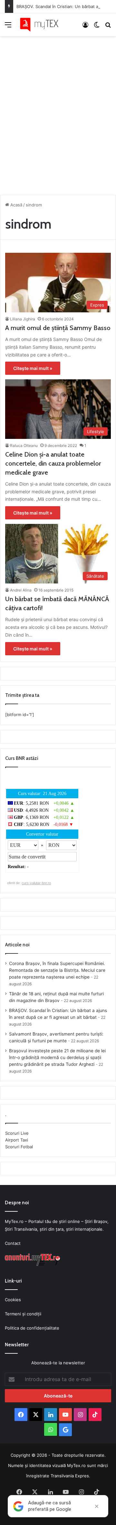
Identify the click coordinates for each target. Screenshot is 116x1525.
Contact (13, 1243)
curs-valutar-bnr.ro (36, 883)
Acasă (15, 204)
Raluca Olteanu (24, 445)
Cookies (13, 1299)
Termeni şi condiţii (23, 1313)
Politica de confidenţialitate (32, 1328)
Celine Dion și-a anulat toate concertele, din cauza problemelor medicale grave (53, 463)
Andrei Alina (21, 590)
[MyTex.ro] (42, 25)
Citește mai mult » (32, 368)
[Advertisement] (58, 114)
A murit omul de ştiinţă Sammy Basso (58, 328)
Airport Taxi (16, 1139)
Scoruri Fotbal (19, 1146)
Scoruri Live (17, 1133)
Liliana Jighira (22, 319)
